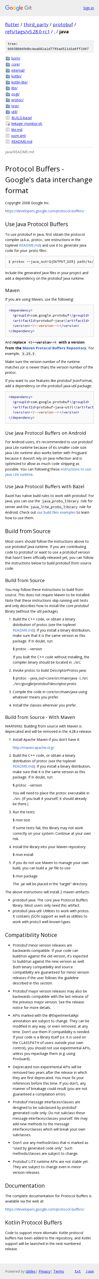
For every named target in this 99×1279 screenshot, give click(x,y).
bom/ (15, 58)
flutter (12, 24)
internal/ (18, 70)
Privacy (44, 1271)
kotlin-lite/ (19, 82)
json (90, 1271)
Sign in (88, 8)
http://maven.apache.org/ (33, 747)
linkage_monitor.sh (26, 123)
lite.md (16, 129)
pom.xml (18, 135)
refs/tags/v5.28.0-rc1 (27, 32)
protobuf (63, 24)
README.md (21, 141)
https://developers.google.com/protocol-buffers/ (44, 210)
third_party (36, 24)
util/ (14, 111)
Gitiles (31, 1271)
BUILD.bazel (21, 117)
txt (78, 1271)
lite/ (14, 88)
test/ (15, 105)
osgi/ (15, 94)
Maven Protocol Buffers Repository (54, 348)
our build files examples (56, 512)
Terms (58, 1271)
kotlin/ (16, 76)
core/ (15, 64)
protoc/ (17, 99)
